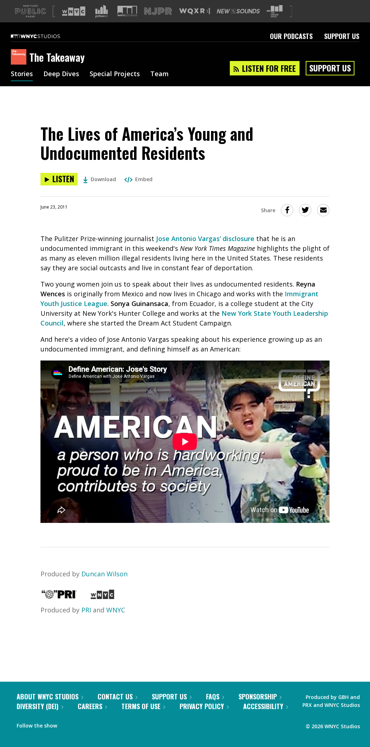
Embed (143, 179)
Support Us (341, 36)
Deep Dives (61, 74)
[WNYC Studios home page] (44, 36)
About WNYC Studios (47, 696)
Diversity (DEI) (38, 706)
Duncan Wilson (104, 573)
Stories (22, 74)
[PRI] (59, 596)
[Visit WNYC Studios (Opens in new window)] (127, 11)
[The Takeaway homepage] (20, 57)
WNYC (115, 610)
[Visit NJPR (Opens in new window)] (158, 11)
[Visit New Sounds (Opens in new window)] (238, 11)
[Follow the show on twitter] (81, 724)
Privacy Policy (202, 706)
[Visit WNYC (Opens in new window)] (73, 11)
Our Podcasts (291, 36)
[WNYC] (102, 596)
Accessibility (263, 706)
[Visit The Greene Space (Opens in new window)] (275, 11)
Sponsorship (257, 696)
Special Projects (115, 74)
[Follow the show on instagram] (95, 724)
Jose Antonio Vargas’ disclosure (205, 238)
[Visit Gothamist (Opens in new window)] (101, 11)
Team (159, 74)
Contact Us (115, 696)
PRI (86, 610)
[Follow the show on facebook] (67, 724)
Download (103, 179)
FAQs (212, 696)
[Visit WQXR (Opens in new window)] (194, 11)
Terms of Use (140, 706)
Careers (90, 706)
